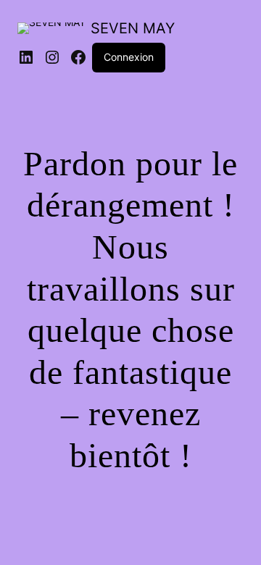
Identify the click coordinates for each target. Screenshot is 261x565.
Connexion (129, 57)
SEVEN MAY (133, 28)
